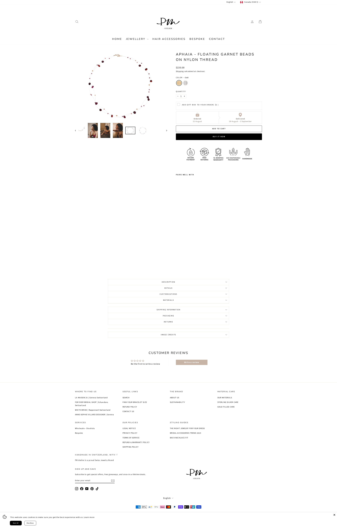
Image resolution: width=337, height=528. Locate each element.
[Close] (334, 515)
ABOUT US (174, 397)
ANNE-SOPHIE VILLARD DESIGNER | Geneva (94, 414)
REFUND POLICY (130, 407)
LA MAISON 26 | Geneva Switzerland (91, 397)
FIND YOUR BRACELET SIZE (135, 402)
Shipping (180, 71)
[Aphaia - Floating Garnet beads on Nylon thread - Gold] (177, 261)
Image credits (168, 335)
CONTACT (217, 39)
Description (168, 282)
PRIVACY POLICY (130, 433)
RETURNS (168, 322)
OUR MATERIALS (224, 397)
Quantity (181, 91)
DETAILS (168, 288)
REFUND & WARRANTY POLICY (136, 442)
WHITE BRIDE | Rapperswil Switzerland (92, 410)
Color (182, 77)
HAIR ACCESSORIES (168, 39)
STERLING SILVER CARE (227, 402)
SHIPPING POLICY (131, 447)
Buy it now (219, 136)
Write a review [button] (191, 362)
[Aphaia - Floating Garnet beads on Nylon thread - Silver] (181, 261)
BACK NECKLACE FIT (179, 437)
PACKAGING (168, 316)
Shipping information (168, 310)
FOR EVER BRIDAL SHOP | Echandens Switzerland (91, 404)
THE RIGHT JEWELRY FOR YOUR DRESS (187, 428)
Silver (185, 83)
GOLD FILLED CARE (226, 407)
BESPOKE (197, 39)
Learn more (89, 517)
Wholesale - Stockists (85, 428)
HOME (117, 39)
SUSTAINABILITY (177, 402)
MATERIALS (168, 300)
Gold (179, 83)
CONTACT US (128, 411)
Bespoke (79, 433)
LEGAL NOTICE (129, 428)
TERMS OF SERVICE (131, 437)
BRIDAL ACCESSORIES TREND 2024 (185, 433)
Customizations (168, 294)
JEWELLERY (136, 39)
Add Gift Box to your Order (200, 105)
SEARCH (126, 397)
